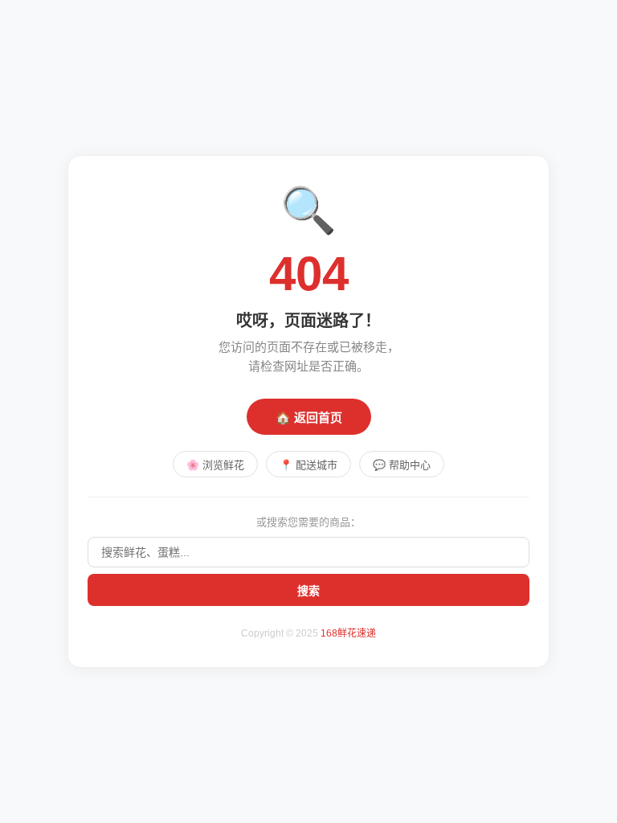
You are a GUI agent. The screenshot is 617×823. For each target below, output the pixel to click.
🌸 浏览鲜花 (215, 465)
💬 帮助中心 (402, 465)
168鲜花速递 (348, 633)
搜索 (308, 590)
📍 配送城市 (308, 465)
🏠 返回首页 (309, 417)
